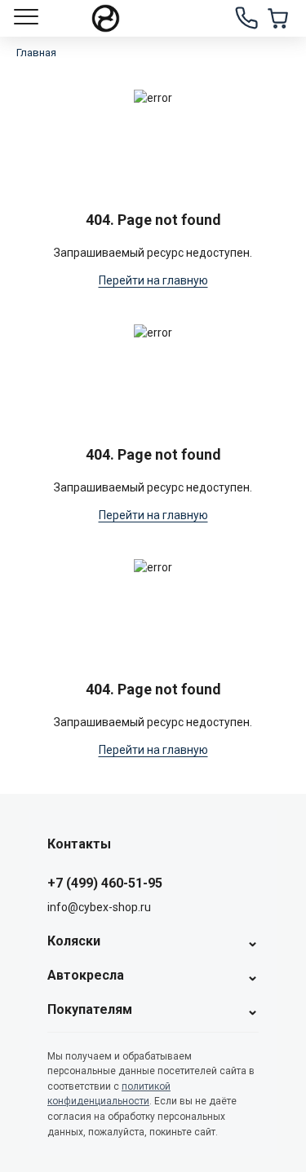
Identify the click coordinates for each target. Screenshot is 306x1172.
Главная (36, 52)
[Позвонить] (246, 18)
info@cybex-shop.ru (99, 907)
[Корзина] (277, 18)
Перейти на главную (153, 280)
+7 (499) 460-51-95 (104, 883)
